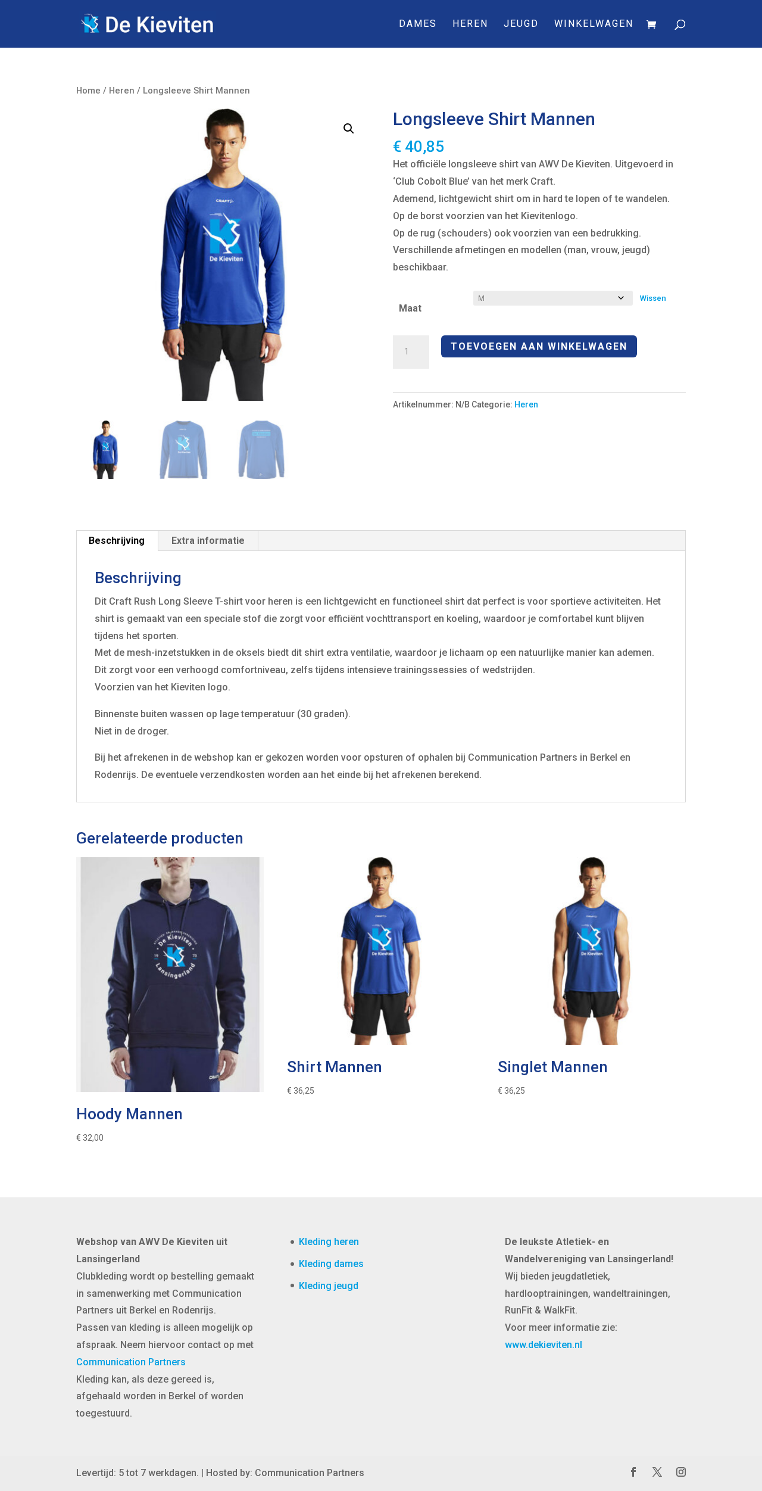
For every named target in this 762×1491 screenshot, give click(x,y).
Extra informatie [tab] (208, 540)
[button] (349, 128)
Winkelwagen (593, 24)
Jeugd (521, 24)
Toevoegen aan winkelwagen (539, 346)
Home (88, 90)
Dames (418, 24)
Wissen (653, 298)
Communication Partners (131, 1362)
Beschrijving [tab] (117, 540)
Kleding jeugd (328, 1285)
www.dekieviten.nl (543, 1344)
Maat (410, 308)
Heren (470, 24)
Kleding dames (331, 1263)
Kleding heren (329, 1241)
